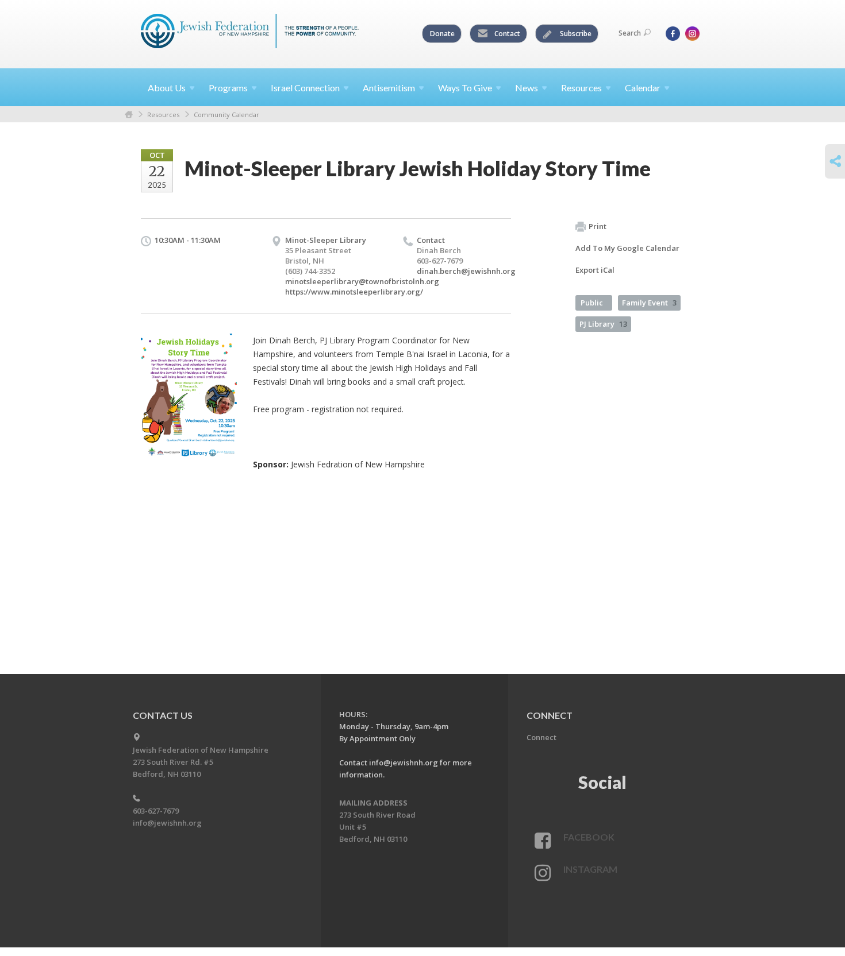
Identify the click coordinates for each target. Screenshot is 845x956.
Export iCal (594, 270)
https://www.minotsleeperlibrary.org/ (354, 292)
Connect (541, 737)
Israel (305, 87)
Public (592, 302)
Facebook (588, 836)
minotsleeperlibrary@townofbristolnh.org (362, 281)
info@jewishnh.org (167, 823)
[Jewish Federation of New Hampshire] (250, 33)
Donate (442, 33)
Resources (163, 114)
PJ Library (603, 324)
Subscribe (575, 33)
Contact (506, 33)
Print (597, 226)
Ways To (465, 87)
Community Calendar (226, 114)
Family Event (649, 302)
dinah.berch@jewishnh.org (466, 271)
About (167, 87)
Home (129, 114)
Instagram (590, 869)
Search (630, 33)
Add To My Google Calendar (627, 248)
